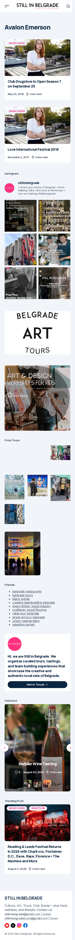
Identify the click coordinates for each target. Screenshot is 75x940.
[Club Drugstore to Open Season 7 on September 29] (37, 57)
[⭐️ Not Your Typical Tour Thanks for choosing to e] (21, 249)
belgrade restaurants (27, 591)
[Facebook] (25, 925)
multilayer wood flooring (29, 610)
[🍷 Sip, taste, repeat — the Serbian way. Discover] (21, 216)
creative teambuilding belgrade (33, 602)
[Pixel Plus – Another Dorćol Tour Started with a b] (21, 283)
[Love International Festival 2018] (37, 125)
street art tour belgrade (28, 617)
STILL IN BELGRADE (23, 898)
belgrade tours (22, 595)
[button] (7, 6)
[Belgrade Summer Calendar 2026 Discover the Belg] (54, 216)
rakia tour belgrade (25, 613)
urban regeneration (26, 621)
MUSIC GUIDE (17, 43)
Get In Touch (36, 685)
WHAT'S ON (38, 808)
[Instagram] (19, 925)
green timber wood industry (31, 606)
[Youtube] (7, 925)
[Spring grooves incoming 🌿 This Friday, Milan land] (54, 249)
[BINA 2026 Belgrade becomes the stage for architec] (54, 283)
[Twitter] (13, 925)
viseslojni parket (23, 624)
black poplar (21, 599)
